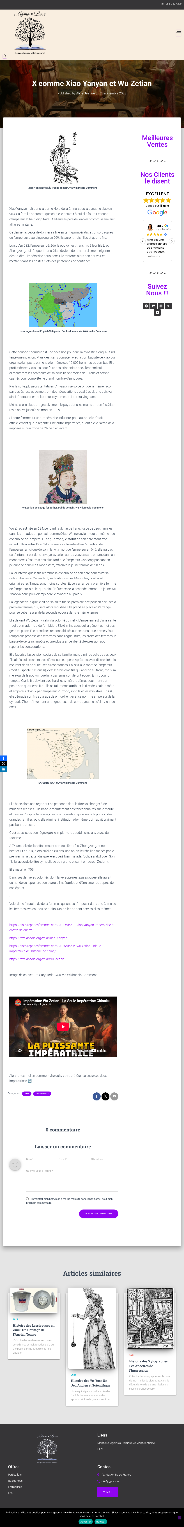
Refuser (100, 1521)
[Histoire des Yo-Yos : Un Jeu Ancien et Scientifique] (92, 1328)
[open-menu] (178, 33)
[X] (3, 763)
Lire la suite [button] (153, 256)
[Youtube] (157, 312)
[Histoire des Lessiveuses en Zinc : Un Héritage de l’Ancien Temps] (34, 1300)
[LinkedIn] (3, 769)
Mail (109, 1492)
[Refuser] (179, 1517)
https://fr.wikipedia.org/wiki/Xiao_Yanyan (38, 938)
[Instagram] (161, 306)
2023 (27, 1094)
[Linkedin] (153, 306)
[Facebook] (146, 306)
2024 (15, 1319)
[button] (171, 241)
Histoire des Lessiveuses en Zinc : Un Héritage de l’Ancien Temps (33, 1330)
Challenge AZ (42, 1094)
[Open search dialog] (5, 56)
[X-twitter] (168, 306)
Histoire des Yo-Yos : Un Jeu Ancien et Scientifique (90, 1382)
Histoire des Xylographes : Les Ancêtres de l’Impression (149, 1365)
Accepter (85, 1521)
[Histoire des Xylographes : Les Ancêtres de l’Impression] (150, 1318)
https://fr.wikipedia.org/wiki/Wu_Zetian (36, 959)
